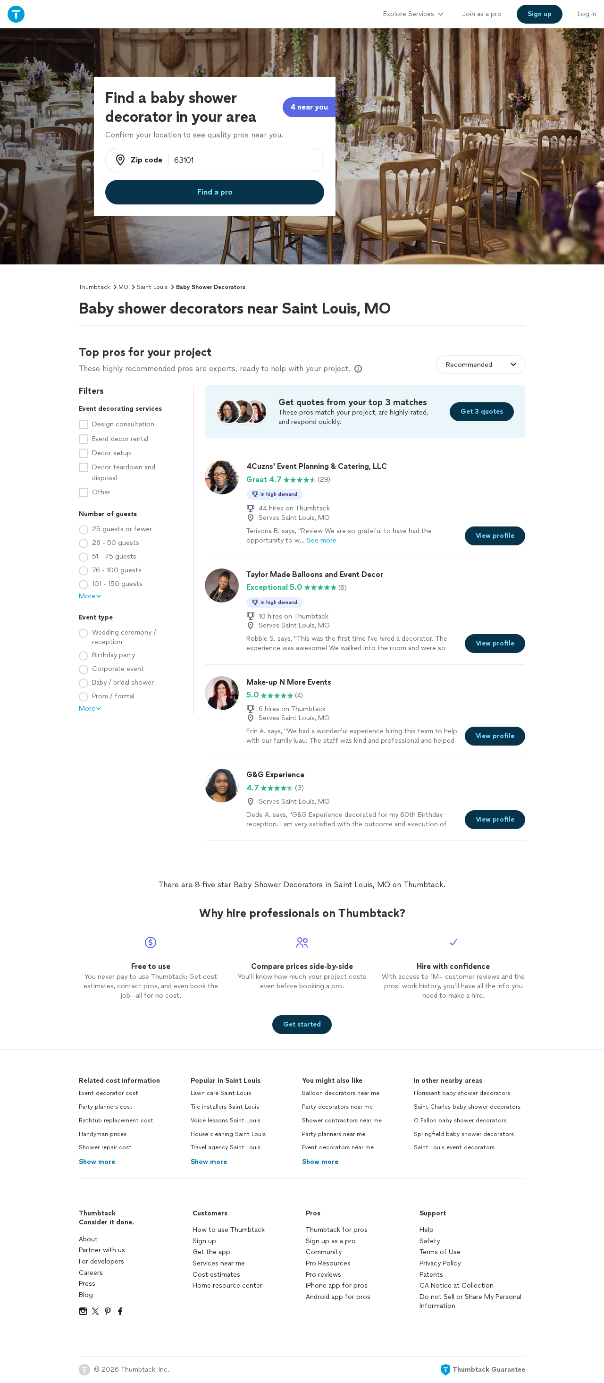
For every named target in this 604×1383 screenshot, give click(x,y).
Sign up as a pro (331, 1241)
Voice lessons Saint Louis (225, 1120)
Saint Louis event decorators (454, 1147)
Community (324, 1252)
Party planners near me (333, 1134)
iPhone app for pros (337, 1285)
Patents (431, 1275)
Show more (97, 1162)
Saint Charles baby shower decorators (467, 1106)
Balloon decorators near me (340, 1093)
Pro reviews (323, 1275)
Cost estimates (216, 1275)
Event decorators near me (338, 1147)
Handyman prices (102, 1134)
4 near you (309, 106)
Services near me (219, 1263)
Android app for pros (338, 1297)
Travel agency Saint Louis (225, 1147)
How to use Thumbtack (229, 1230)
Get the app (211, 1252)
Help (426, 1230)
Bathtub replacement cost (116, 1120)
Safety (429, 1241)
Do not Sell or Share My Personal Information (470, 1301)
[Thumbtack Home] (16, 14)
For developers (101, 1261)
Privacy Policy (440, 1263)
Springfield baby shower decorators (464, 1134)
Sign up (204, 1241)
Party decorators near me (337, 1106)
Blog (86, 1295)
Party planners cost (106, 1106)
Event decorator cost (108, 1093)
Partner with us (102, 1250)
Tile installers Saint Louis (225, 1106)
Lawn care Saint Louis (221, 1093)
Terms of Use (440, 1252)
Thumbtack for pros (337, 1230)
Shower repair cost (105, 1147)
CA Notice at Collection (456, 1285)
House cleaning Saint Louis (228, 1134)
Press (87, 1284)
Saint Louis (152, 287)
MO (123, 287)
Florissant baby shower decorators (462, 1093)
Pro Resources (328, 1263)
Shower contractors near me (342, 1120)
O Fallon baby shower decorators (460, 1120)
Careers (91, 1273)
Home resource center (227, 1285)
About (88, 1239)
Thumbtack (94, 287)
